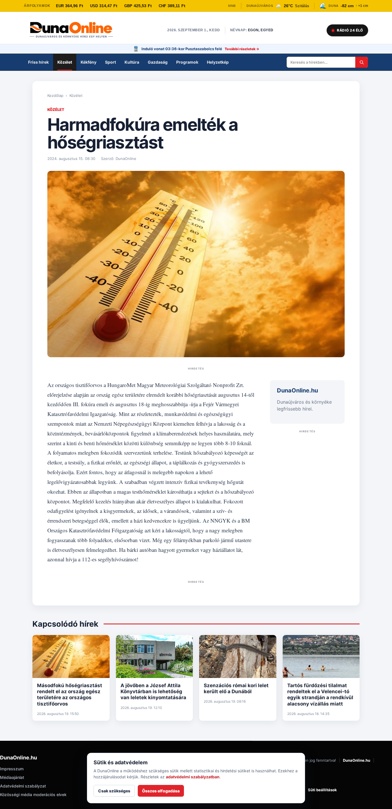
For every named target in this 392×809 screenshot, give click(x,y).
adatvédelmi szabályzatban (193, 776)
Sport (110, 62)
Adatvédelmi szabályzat (23, 785)
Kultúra (132, 62)
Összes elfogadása (161, 790)
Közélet (64, 62)
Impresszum (12, 768)
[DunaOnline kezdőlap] (74, 30)
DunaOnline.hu (356, 760)
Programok (187, 62)
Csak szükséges (114, 790)
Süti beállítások (322, 789)
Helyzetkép (218, 62)
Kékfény (88, 62)
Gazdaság (158, 62)
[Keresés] (361, 62)
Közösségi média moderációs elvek (33, 794)
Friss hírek (38, 62)
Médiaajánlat (12, 777)
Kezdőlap (55, 95)
